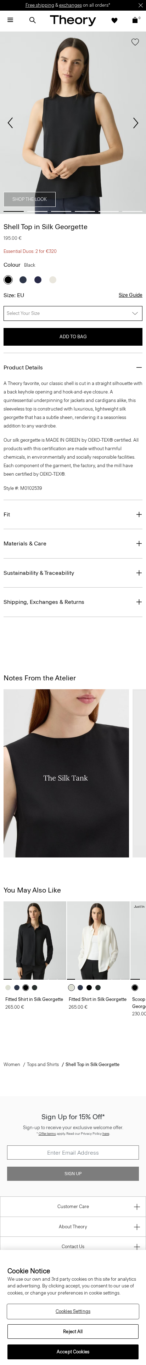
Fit (7, 514)
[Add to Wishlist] (135, 43)
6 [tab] (132, 211)
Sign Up (73, 1173)
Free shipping (40, 5)
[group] (35, 940)
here (105, 1133)
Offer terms (47, 1133)
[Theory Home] (73, 20)
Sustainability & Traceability (39, 573)
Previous (10, 123)
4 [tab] (85, 211)
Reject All (73, 1331)
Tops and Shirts (43, 1064)
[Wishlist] (114, 20)
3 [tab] (61, 211)
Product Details (23, 367)
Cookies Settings (73, 1311)
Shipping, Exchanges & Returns (44, 602)
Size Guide (130, 295)
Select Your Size (23, 313)
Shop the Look (29, 199)
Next (135, 123)
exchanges (70, 5)
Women (12, 1064)
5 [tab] (109, 211)
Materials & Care (25, 543)
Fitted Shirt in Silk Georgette (34, 999)
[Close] (141, 5)
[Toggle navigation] (10, 20)
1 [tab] (14, 211)
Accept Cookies (73, 1351)
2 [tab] (37, 211)
